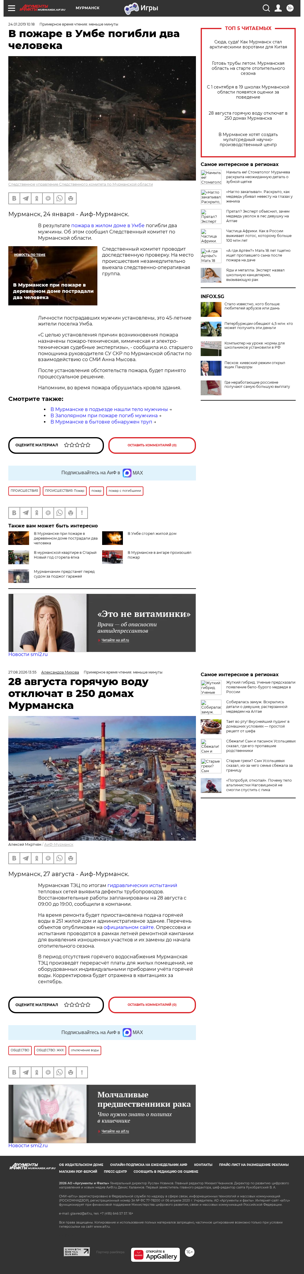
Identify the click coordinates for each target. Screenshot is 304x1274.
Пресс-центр (115, 1172)
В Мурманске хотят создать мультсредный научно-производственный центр (248, 139)
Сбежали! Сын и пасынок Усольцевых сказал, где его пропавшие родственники (261, 746)
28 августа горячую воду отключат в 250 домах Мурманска (248, 116)
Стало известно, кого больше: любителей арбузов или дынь (252, 306)
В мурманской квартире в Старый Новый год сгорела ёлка (65, 554)
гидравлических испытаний (142, 885)
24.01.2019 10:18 (21, 24)
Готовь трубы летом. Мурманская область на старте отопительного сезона (248, 68)
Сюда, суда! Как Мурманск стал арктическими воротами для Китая (248, 44)
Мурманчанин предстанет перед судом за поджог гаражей (64, 573)
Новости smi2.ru (28, 654)
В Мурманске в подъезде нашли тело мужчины (109, 409)
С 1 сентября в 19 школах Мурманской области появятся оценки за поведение (248, 92)
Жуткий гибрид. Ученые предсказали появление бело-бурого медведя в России (260, 687)
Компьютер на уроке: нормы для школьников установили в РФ (254, 345)
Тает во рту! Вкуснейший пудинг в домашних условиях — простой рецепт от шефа (257, 726)
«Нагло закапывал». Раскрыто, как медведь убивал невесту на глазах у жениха (259, 196)
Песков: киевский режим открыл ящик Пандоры (254, 365)
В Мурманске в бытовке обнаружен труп (101, 422)
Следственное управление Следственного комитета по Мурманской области (80, 184)
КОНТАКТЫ (203, 1165)
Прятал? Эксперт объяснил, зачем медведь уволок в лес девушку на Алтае (257, 216)
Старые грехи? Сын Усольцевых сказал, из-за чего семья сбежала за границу (259, 765)
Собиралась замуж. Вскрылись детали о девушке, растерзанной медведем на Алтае (256, 707)
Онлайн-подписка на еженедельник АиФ (148, 1165)
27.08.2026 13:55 (22, 672)
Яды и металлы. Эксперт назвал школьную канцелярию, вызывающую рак (255, 275)
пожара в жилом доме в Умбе (108, 225)
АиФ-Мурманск (58, 844)
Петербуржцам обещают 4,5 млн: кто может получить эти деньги (258, 326)
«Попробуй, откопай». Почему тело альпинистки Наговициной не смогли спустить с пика (259, 785)
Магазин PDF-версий (78, 1172)
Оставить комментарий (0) (152, 445)
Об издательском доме (81, 1165)
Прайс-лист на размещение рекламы (254, 1165)
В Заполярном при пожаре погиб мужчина (104, 415)
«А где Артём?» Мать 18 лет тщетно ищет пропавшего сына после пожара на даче (258, 255)
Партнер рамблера (110, 1252)
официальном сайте (129, 927)
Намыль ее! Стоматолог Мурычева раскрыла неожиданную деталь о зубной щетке (258, 177)
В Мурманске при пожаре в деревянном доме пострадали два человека (66, 538)
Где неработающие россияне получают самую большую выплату (257, 384)
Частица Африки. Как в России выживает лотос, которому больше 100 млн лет (259, 236)
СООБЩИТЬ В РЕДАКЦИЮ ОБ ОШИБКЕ (166, 1172)
